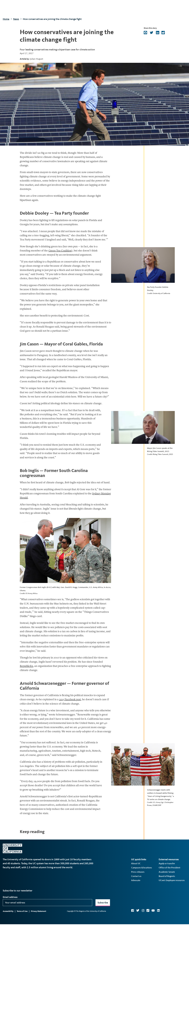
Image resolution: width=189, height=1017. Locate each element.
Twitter (137, 910)
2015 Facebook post (70, 699)
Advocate (135, 880)
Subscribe (103, 902)
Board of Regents (167, 876)
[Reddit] (163, 33)
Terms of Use (22, 911)
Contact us (136, 876)
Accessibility (8, 911)
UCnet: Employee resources (172, 880)
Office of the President (169, 867)
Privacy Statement (38, 911)
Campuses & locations (141, 867)
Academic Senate (167, 872)
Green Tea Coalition (60, 251)
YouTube (153, 910)
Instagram (143, 910)
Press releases (137, 872)
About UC (136, 863)
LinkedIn (158, 910)
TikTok (148, 910)
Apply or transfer (167, 863)
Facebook (132, 910)
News (16, 19)
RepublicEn (26, 666)
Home (6, 19)
